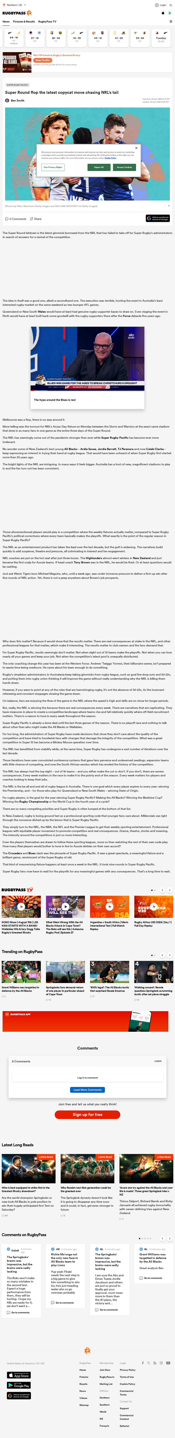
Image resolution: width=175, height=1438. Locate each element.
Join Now (105, 1370)
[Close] (136, 148)
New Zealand (142, 558)
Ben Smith (17, 100)
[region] (88, 160)
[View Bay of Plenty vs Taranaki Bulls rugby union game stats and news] (56, 38)
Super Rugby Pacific (114, 438)
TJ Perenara (125, 449)
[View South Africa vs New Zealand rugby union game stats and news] (77, 38)
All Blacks (70, 449)
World (103, 1411)
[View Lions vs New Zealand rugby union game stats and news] (161, 38)
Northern (105, 1397)
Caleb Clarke (155, 449)
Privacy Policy (128, 1370)
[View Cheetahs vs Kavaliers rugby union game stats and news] (140, 38)
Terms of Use (127, 1377)
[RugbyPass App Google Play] (31, 1386)
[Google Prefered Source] (156, 219)
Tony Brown (82, 562)
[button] (171, 21)
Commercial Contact (126, 1417)
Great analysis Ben (151, 1268)
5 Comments (17, 219)
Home (82, 1370)
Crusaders (15, 853)
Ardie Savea (88, 449)
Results (83, 1384)
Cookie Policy (127, 1384)
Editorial (124, 1426)
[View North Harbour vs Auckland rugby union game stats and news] (35, 38)
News (6, 21)
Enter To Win (43, 60)
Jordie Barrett (107, 449)
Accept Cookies (124, 167)
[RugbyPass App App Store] (31, 1376)
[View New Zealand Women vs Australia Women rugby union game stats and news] (14, 38)
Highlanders (94, 558)
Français (104, 1426)
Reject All (99, 167)
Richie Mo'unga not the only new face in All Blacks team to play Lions (64, 1259)
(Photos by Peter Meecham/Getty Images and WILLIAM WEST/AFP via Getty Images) (51, 206)
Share (38, 219)
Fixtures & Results (24, 21)
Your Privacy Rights (53, 167)
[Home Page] (17, 13)
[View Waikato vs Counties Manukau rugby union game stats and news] (98, 38)
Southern (105, 1404)
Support (124, 1408)
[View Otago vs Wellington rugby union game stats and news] (119, 38)
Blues (32, 853)
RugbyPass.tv (107, 1377)
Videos (83, 1398)
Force (126, 316)
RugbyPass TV (47, 21)
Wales (42, 311)
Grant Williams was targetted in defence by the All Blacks (152, 1257)
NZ (101, 1419)
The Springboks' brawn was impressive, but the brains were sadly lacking (19, 1264)
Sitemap (84, 1405)
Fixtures (83, 1377)
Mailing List (106, 1384)
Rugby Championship (33, 801)
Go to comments (18, 1312)
